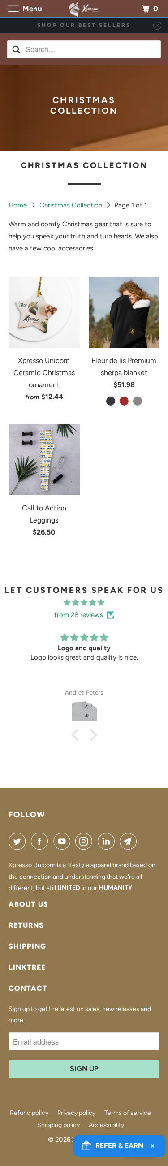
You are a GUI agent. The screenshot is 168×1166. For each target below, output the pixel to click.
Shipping (27, 946)
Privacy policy (76, 1113)
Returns (26, 925)
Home (19, 205)
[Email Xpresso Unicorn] (130, 841)
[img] (84, 602)
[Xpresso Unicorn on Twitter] (19, 841)
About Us (28, 904)
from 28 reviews (78, 615)
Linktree (27, 967)
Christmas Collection (71, 205)
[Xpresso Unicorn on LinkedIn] (108, 841)
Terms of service (127, 1113)
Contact (28, 988)
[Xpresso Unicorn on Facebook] (41, 841)
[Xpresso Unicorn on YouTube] (63, 841)
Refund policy (29, 1113)
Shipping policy (58, 1125)
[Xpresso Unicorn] (84, 8)
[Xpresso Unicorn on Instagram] (85, 841)
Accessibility (106, 1125)
